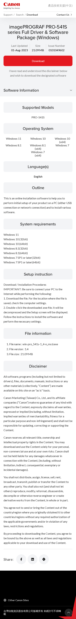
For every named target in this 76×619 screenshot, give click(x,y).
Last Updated (19, 45)
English (38, 176)
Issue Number (56, 45)
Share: (8, 559)
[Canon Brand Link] (12, 5)
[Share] (21, 559)
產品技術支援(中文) (60, 5)
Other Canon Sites (18, 600)
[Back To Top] (68, 613)
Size (37, 45)
